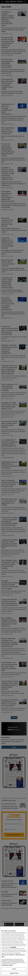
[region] (14, 951)
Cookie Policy (13, 947)
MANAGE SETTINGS (14, 973)
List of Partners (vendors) (7, 965)
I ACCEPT (14, 969)
